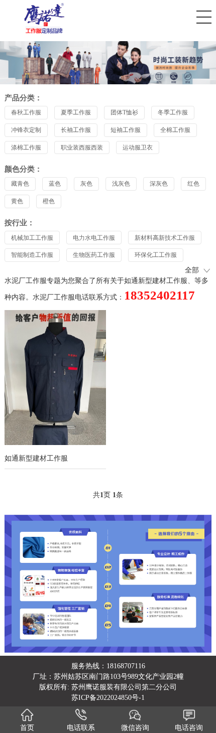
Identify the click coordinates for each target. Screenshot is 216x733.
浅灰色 (121, 183)
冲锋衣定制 (26, 129)
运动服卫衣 (138, 147)
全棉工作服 (175, 129)
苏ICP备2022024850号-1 (108, 697)
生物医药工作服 (94, 254)
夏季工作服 (76, 112)
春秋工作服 (26, 112)
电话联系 (81, 727)
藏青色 (20, 183)
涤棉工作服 (26, 147)
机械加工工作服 (32, 237)
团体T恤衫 (124, 112)
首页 (27, 727)
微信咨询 (135, 727)
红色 (193, 183)
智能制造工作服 (32, 254)
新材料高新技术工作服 (165, 237)
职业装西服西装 (82, 147)
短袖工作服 (126, 129)
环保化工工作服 (156, 254)
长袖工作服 (76, 129)
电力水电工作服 (94, 237)
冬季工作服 (173, 112)
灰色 (86, 183)
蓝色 (55, 183)
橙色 (49, 201)
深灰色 (159, 183)
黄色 (17, 201)
